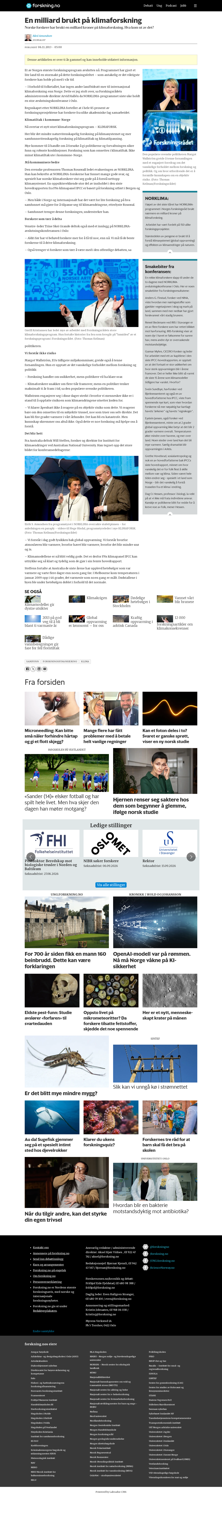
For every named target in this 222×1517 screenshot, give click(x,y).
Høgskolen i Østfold (41, 1418)
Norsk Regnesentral (100, 1452)
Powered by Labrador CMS (111, 1491)
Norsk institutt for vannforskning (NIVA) (111, 1470)
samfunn (32, 661)
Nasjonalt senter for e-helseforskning (109, 1394)
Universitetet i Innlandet (161, 1441)
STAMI (152, 1395)
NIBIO (34, 1467)
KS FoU (34, 1441)
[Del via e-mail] (44, 669)
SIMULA (153, 1373)
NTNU (93, 1372)
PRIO (151, 1356)
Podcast (171, 5)
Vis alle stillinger (111, 885)
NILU (33, 1480)
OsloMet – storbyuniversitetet (105, 1475)
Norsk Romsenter (99, 1457)
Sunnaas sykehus (158, 1409)
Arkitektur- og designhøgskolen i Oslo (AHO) (54, 1356)
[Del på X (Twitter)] (33, 669)
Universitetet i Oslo (159, 1445)
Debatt (148, 5)
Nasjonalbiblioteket (100, 1377)
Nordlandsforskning (100, 1420)
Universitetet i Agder (159, 1432)
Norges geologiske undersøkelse (107, 1439)
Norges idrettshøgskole (102, 1443)
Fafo (33, 1378)
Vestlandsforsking (158, 1463)
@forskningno (159, 1246)
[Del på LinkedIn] (38, 669)
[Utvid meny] (195, 5)
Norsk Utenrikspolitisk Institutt (106, 1461)
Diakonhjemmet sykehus (44, 1365)
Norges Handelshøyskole (103, 1429)
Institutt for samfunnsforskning (48, 1436)
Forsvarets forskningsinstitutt (46, 1391)
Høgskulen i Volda (40, 1422)
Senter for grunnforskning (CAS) (166, 1383)
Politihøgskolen (157, 1352)
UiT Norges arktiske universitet (165, 1427)
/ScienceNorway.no (162, 1267)
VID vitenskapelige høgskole (164, 1473)
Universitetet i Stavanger (162, 1450)
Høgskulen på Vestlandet (44, 1427)
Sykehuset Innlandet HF (161, 1413)
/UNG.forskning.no (162, 1260)
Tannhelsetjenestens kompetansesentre (170, 1418)
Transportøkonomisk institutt (165, 1422)
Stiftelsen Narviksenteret (162, 1404)
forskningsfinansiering (60, 661)
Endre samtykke (43, 1331)
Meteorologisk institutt (43, 1458)
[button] (30, 856)
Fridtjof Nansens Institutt (44, 1400)
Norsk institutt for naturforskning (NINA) (111, 1466)
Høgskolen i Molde (41, 1413)
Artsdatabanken (39, 1361)
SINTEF (153, 1378)
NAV (33, 1462)
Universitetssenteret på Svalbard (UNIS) (169, 1459)
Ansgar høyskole (40, 1352)
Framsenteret (38, 1395)
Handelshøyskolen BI (42, 1404)
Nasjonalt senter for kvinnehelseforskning (112, 1399)
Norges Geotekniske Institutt (105, 1425)
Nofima (94, 1411)
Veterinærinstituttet (159, 1468)
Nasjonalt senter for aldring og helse (109, 1389)
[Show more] (170, 252)
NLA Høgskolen (98, 1352)
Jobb (183, 5)
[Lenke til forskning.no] (81, 4)
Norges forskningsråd (101, 1434)
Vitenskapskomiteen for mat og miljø (168, 1477)
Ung (159, 5)
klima (85, 661)
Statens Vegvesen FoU (160, 1400)
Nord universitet (98, 1416)
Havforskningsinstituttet (44, 1409)
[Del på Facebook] (27, 669)
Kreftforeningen (39, 1445)
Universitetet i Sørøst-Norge (163, 1454)
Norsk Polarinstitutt (100, 1448)
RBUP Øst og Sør (157, 1361)
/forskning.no (159, 1253)
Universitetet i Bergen (160, 1436)
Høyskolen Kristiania (42, 1432)
